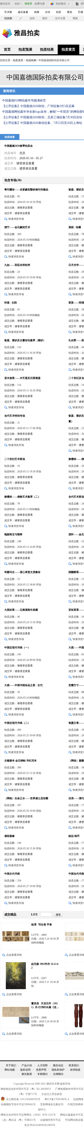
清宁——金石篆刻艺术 (17, 227)
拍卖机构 (31, 60)
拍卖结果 (47, 49)
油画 (32, 18)
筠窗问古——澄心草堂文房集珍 (22, 572)
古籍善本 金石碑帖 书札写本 (20, 760)
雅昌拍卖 (27, 32)
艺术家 (8, 12)
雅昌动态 (58, 1065)
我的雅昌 (61, 3)
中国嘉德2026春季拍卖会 (18, 145)
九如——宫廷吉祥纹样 (17, 264)
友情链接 (75, 1069)
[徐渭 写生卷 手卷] (15, 936)
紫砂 (44, 18)
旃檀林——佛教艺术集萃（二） (22, 496)
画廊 (36, 12)
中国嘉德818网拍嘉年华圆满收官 (24, 100)
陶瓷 (75, 18)
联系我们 (74, 1065)
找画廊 (8, 18)
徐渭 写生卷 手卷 (41, 924)
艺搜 (80, 12)
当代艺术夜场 (76, 496)
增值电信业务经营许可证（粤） (25, 1088)
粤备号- (57, 1099)
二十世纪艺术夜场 (14, 459)
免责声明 (41, 1069)
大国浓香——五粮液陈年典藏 (21, 609)
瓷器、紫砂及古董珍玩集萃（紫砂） (25, 340)
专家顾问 (42, 1074)
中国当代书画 (76, 873)
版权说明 (25, 1069)
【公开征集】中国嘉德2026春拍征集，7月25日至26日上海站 (42, 123)
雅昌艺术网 (7, 33)
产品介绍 (27, 1065)
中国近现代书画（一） (17, 647)
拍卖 (58, 12)
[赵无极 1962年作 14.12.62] (15, 975)
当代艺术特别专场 (14, 415)
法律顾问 (58, 1074)
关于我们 (11, 1065)
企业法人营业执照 (51, 1094)
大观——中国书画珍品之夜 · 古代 (23, 685)
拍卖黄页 (68, 49)
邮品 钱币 (73, 836)
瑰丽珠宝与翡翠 (13, 534)
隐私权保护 (58, 1069)
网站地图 (10, 1069)
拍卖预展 (25, 49)
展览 (69, 12)
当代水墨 (60, 18)
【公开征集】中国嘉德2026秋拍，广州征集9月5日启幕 (38, 106)
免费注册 (39, 3)
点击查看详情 (14, 954)
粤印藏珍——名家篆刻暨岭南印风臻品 (26, 189)
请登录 (28, 3)
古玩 (47, 12)
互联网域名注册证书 (51, 1104)
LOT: (34, 914)
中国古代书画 (12, 873)
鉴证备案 (23, 12)
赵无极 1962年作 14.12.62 (44, 965)
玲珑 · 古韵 (10, 302)
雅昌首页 (5, 3)
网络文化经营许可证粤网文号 (28, 1114)
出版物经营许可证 (50, 1119)
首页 (7, 49)
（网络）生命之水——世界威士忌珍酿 (26, 798)
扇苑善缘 (9, 836)
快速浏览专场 (16, 218)
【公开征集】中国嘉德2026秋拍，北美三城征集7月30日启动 (42, 117)
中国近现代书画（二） (17, 722)
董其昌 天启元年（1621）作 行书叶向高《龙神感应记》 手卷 (45, 1005)
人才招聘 (42, 1065)
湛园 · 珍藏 (74, 227)
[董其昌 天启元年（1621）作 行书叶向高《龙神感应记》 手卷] (15, 1014)
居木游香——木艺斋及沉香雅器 (22, 378)
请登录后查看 (25, 163)
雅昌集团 (27, 1074)
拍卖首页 (18, 60)
